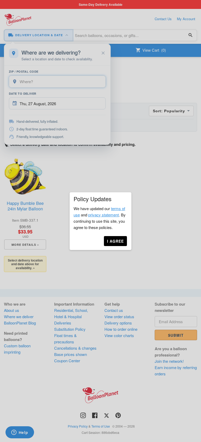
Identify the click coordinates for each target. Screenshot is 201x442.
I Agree (115, 241)
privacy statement (103, 214)
